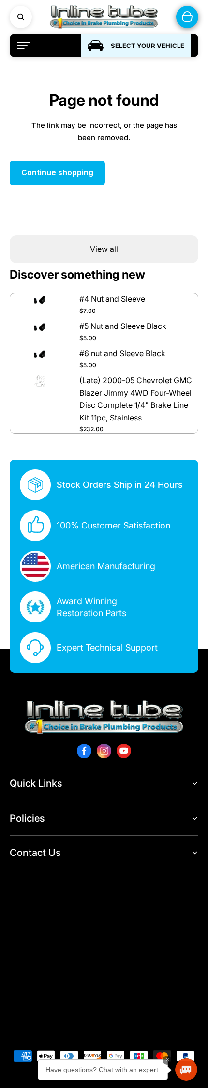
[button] (186, 1069)
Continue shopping (57, 172)
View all (104, 249)
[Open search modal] (21, 17)
